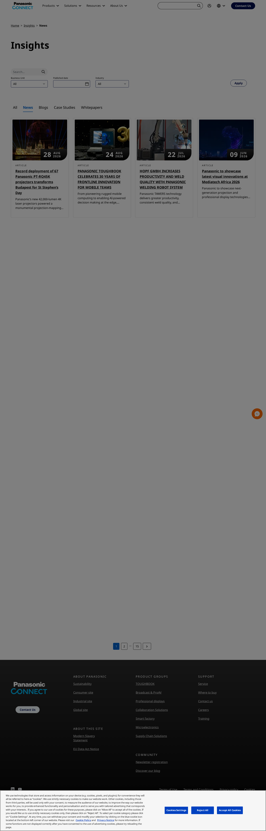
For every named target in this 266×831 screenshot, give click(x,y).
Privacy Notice (105, 820)
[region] (133, 810)
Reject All (202, 810)
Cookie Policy (83, 820)
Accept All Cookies (230, 810)
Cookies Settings (176, 810)
